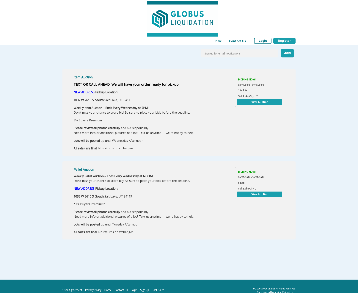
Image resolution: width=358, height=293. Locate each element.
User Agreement (72, 290)
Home (217, 41)
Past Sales (158, 290)
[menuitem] (217, 41)
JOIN (287, 53)
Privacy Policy (93, 290)
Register (284, 41)
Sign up (144, 290)
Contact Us (237, 41)
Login (263, 41)
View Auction (259, 102)
